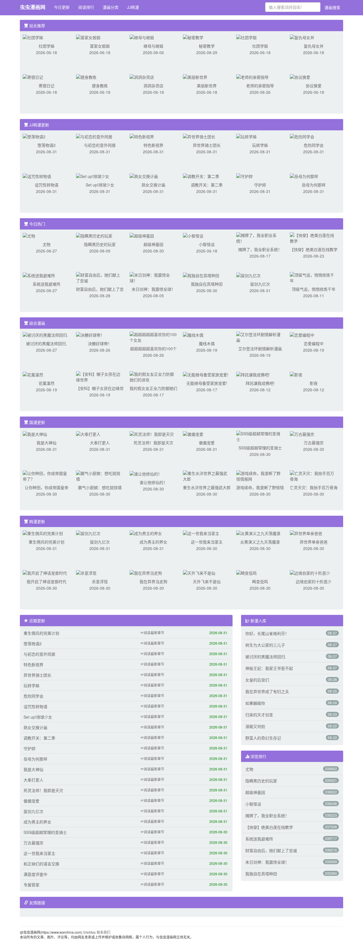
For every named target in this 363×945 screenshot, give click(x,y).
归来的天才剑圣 (259, 714)
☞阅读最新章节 (152, 632)
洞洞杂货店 (153, 85)
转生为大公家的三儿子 (265, 645)
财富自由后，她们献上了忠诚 (271, 850)
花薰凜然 (46, 383)
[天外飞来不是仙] (199, 572)
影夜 (314, 383)
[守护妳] (244, 176)
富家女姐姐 (100, 46)
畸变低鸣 (260, 581)
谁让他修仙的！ (153, 482)
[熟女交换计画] (144, 176)
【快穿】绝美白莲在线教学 (313, 249)
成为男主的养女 (153, 542)
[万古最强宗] (302, 433)
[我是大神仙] (35, 433)
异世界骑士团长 (207, 145)
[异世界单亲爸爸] (306, 533)
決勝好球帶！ (100, 343)
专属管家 (31, 884)
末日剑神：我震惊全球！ (153, 289)
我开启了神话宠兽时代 (46, 581)
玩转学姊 (260, 145)
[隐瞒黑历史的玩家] (94, 235)
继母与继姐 (153, 46)
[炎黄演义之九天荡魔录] (258, 533)
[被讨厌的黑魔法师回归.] (45, 334)
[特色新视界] (142, 136)
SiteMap (89, 932)
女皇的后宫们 (257, 680)
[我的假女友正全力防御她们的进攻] (153, 376)
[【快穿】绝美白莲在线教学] (313, 237)
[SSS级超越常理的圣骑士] (260, 436)
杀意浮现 (100, 581)
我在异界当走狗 (153, 581)
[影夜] (296, 374)
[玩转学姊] (246, 136)
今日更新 (62, 7)
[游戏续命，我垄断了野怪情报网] (260, 475)
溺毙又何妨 (255, 726)
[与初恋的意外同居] (94, 136)
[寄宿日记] (33, 76)
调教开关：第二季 (207, 185)
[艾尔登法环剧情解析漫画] (260, 336)
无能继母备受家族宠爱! (206, 383)
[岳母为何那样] (304, 176)
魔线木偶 (207, 343)
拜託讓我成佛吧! (260, 383)
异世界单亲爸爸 (314, 542)
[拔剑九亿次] (248, 275)
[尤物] (29, 235)
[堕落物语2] (34, 136)
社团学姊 (46, 46)
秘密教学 (207, 46)
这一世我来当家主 (207, 542)
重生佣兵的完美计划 (46, 542)
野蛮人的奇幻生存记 (263, 738)
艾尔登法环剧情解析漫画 (260, 348)
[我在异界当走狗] (146, 572)
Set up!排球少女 (100, 185)
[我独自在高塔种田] (201, 275)
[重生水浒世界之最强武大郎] (207, 475)
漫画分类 (111, 7)
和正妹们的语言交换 (41, 864)
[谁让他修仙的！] (146, 473)
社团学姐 (260, 46)
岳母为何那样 (314, 185)
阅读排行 (86, 7)
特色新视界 (153, 145)
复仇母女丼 (314, 46)
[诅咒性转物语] (37, 176)
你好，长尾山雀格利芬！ (267, 633)
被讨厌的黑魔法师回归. (46, 343)
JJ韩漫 (133, 7)
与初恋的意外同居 (100, 145)
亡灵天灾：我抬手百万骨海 (313, 487)
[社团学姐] (246, 37)
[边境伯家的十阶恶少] (310, 572)
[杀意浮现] (86, 572)
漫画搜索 (332, 7)
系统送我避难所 (46, 284)
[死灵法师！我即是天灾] (152, 433)
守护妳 (260, 185)
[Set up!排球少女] (92, 176)
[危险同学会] (302, 136)
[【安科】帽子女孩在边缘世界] (100, 376)
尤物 (46, 244)
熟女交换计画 (153, 185)
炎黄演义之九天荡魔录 (260, 542)
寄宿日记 (46, 85)
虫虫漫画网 (32, 7)
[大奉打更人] (88, 433)
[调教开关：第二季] (201, 176)
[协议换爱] (300, 76)
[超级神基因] (142, 235)
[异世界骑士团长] (199, 136)
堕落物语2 (46, 145)
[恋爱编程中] (302, 334)
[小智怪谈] (193, 235)
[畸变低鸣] (246, 572)
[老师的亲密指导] (252, 76)
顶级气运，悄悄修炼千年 (313, 289)
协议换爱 (314, 85)
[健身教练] (86, 76)
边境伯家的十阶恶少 (314, 581)
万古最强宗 (314, 442)
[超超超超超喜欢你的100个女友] (153, 336)
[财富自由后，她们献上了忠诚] (100, 277)
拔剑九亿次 (260, 284)
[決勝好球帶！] (90, 334)
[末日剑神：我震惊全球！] (153, 277)
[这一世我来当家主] (201, 533)
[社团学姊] (33, 37)
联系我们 (103, 932)
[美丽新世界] (195, 76)
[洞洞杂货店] (142, 76)
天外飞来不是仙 (207, 581)
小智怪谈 (207, 244)
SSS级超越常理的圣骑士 (260, 448)
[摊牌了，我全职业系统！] (260, 237)
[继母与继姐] (142, 37)
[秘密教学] (193, 37)
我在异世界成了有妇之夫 (267, 691)
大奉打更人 (100, 442)
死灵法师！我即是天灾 (153, 442)
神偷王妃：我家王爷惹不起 (269, 668)
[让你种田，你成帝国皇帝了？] (46, 475)
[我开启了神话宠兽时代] (45, 572)
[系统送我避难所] (39, 275)
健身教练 (100, 85)
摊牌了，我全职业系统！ (260, 249)
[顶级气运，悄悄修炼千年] (313, 277)
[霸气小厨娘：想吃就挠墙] (100, 475)
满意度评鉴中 (35, 874)
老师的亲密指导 (260, 85)
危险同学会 (314, 145)
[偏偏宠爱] (193, 433)
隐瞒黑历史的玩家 (100, 244)
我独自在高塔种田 (207, 284)
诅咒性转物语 (46, 185)
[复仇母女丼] (302, 37)
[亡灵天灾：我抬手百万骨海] (313, 475)
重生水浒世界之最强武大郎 (207, 487)
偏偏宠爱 (207, 442)
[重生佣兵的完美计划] (43, 533)
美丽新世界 (207, 85)
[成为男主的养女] (146, 533)
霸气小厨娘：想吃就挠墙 (100, 487)
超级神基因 (153, 244)
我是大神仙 (46, 442)
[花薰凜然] (33, 374)
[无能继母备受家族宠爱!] (205, 374)
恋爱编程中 (314, 343)
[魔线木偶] (193, 334)
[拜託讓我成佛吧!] (253, 374)
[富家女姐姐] (88, 37)
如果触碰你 (255, 703)
